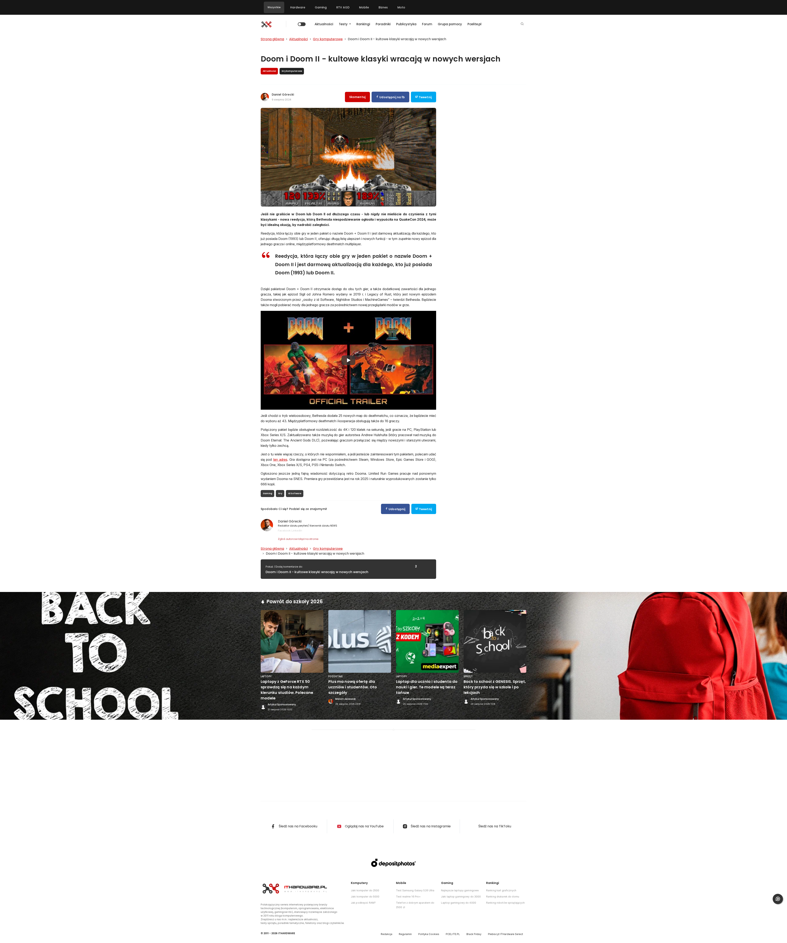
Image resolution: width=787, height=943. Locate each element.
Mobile (364, 7)
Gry (280, 493)
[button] (522, 24)
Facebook (284, 530)
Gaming (321, 7)
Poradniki (383, 24)
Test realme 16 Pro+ (408, 896)
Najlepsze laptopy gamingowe (460, 890)
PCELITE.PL (453, 934)
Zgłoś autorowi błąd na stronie (298, 539)
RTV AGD (342, 7)
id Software (294, 493)
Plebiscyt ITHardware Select (505, 934)
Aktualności (324, 24)
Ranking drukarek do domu (502, 896)
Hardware (297, 7)
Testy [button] (343, 24)
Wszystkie (274, 7)
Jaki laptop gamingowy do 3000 (461, 896)
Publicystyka (406, 24)
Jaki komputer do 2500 (365, 890)
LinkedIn (296, 530)
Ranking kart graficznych (501, 890)
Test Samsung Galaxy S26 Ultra (415, 890)
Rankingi (363, 24)
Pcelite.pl (474, 24)
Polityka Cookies (428, 934)
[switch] (302, 24)
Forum (427, 24)
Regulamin (405, 934)
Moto (401, 7)
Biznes (383, 7)
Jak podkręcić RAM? (363, 902)
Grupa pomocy (450, 24)
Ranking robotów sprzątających (505, 902)
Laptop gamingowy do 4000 (458, 902)
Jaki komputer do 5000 (365, 896)
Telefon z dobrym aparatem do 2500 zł (415, 905)
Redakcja (386, 934)
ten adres (280, 459)
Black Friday (473, 934)
